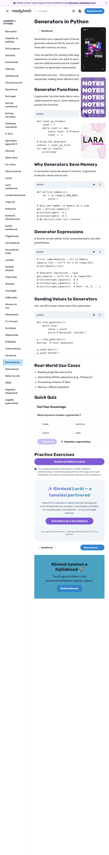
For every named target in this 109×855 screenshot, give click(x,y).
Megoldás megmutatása (77, 441)
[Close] (106, 3)
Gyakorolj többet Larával (69, 461)
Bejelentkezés (94, 11)
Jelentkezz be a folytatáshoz (69, 521)
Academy (8, 21)
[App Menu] (80, 11)
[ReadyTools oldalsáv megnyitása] (7, 11)
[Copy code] (100, 184)
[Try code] (94, 184)
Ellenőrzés (48, 441)
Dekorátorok (91, 547)
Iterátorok (47, 31)
